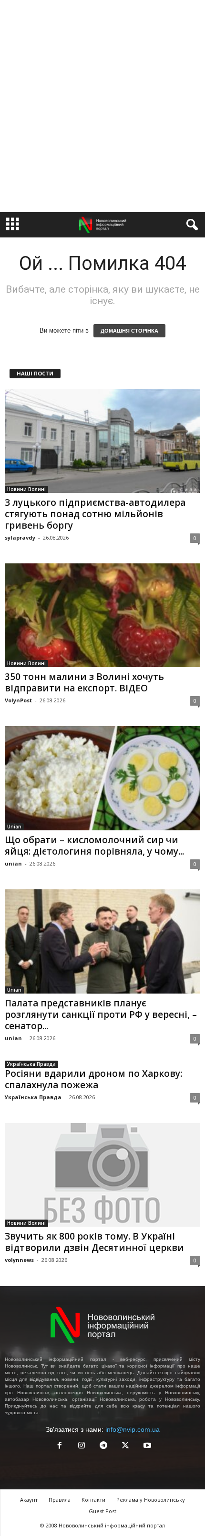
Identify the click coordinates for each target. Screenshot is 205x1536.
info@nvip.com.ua (132, 1429)
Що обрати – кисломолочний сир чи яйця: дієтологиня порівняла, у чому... (94, 845)
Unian (14, 826)
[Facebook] (60, 1446)
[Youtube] (146, 1446)
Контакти (93, 1499)
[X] (125, 1446)
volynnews (19, 1259)
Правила (60, 1499)
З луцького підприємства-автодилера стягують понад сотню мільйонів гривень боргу (95, 514)
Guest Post (102, 1511)
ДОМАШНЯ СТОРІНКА (129, 331)
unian (13, 863)
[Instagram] (81, 1446)
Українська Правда (31, 1064)
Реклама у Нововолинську (150, 1499)
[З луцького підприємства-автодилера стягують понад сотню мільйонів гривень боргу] (102, 441)
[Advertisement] (102, 106)
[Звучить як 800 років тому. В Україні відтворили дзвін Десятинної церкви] (102, 1175)
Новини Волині (26, 489)
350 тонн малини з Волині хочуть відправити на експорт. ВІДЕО (84, 682)
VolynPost (18, 700)
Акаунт (29, 1499)
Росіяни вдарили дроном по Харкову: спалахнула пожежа (93, 1079)
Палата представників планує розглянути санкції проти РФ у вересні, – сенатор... (101, 1014)
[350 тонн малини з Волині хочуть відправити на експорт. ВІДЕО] (102, 615)
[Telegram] (103, 1446)
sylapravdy (20, 537)
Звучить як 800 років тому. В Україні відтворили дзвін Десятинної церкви (94, 1242)
